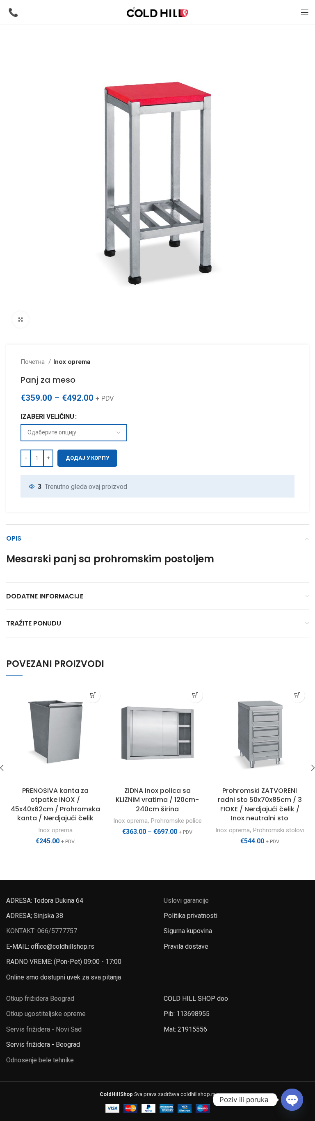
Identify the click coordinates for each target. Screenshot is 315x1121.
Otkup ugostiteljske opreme (46, 1014)
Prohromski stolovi (278, 830)
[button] (93, 695)
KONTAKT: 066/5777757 (41, 931)
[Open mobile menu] (305, 12)
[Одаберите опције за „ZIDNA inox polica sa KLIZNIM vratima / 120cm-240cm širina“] (195, 695)
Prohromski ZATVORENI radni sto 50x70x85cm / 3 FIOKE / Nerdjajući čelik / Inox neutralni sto (260, 804)
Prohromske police (176, 820)
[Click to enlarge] (20, 319)
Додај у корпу (87, 458)
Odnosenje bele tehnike (40, 1060)
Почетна (33, 361)
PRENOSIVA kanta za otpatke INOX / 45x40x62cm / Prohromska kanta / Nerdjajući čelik (55, 804)
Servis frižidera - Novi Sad (44, 1029)
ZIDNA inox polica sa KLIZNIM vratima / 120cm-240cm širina (157, 800)
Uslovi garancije (186, 900)
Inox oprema (71, 361)
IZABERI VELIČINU (47, 416)
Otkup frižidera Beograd (40, 998)
